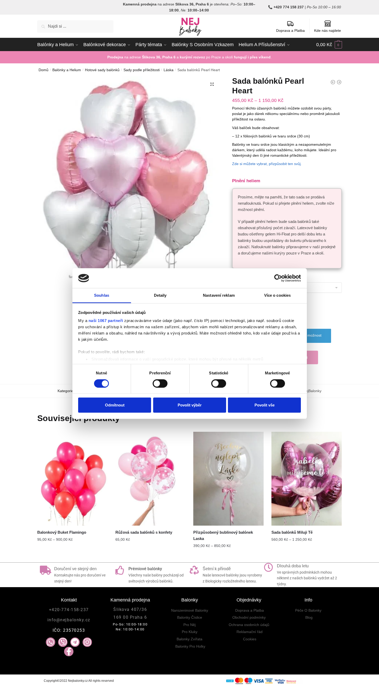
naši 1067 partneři (106, 320)
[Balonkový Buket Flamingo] (72, 479)
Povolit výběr (190, 405)
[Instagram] (87, 642)
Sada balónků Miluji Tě (292, 532)
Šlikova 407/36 (130, 609)
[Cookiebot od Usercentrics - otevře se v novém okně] (278, 278)
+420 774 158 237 (289, 7)
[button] (212, 84)
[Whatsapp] (50, 642)
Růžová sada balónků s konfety (143, 532)
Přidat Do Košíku (229, 556)
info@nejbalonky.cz (68, 619)
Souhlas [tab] (101, 295)
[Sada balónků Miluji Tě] (306, 479)
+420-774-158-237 (69, 609)
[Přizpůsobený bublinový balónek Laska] (228, 479)
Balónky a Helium (66, 70)
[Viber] (62, 642)
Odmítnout (115, 405)
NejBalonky (312, 391)
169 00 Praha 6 (130, 617)
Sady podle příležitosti (141, 70)
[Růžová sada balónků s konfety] (150, 479)
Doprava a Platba (290, 30)
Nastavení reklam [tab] (219, 295)
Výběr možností (72, 556)
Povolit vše (264, 405)
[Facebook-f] (68, 651)
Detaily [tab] (160, 295)
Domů (43, 70)
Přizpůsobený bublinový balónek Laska (223, 535)
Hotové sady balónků (102, 70)
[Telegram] (75, 642)
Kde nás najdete (327, 30)
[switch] (160, 383)
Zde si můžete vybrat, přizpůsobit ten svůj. (267, 164)
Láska (168, 70)
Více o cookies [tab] (277, 295)
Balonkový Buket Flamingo (61, 532)
